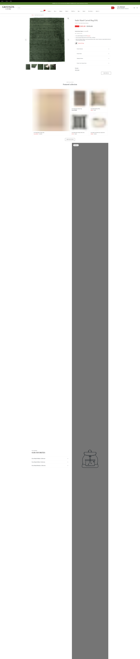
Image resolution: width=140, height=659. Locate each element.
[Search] (112, 8)
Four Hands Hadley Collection (38, 458)
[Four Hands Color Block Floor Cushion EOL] (98, 122)
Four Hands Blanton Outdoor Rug (39, 132)
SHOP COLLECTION (70, 139)
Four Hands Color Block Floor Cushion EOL (98, 132)
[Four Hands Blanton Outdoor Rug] (51, 110)
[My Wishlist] (131, 7)
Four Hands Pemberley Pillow (95, 108)
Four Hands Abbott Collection (38, 462)
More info (88, 35)
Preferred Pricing (81, 43)
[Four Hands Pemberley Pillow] (98, 98)
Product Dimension (80, 48)
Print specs (76, 68)
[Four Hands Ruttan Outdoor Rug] (79, 98)
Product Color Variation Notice (81, 63)
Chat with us (106, 73)
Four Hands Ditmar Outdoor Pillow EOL (78, 132)
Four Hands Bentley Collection (39, 465)
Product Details (79, 53)
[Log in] (134, 8)
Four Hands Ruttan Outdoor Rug (77, 108)
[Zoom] (68, 18)
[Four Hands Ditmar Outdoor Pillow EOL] (79, 122)
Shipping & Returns (80, 58)
